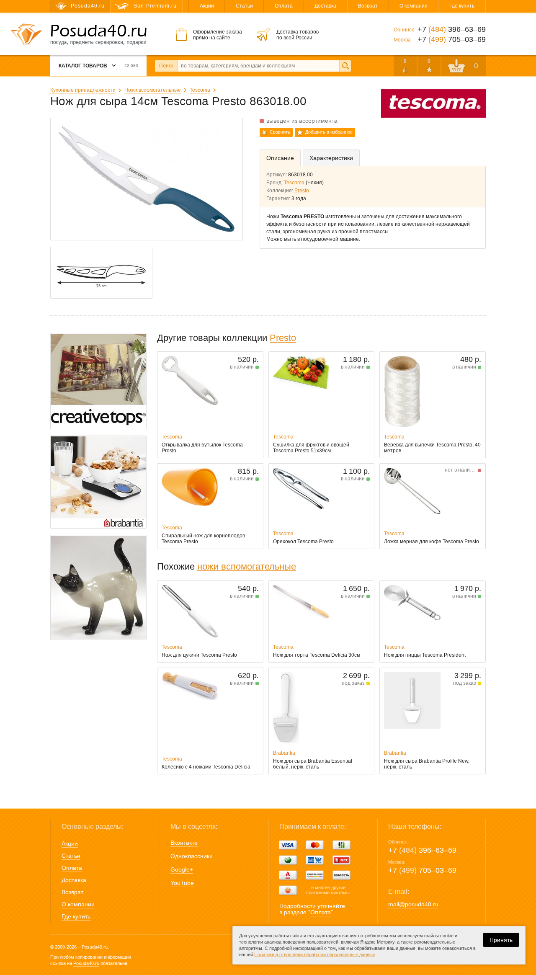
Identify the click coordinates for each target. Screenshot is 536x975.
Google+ (181, 869)
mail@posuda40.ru (413, 904)
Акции (207, 6)
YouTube (182, 883)
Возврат (368, 6)
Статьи (244, 6)
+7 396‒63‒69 (422, 850)
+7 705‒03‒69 (422, 870)
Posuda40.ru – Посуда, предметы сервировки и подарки (98, 35)
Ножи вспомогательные (152, 90)
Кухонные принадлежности (83, 90)
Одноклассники (191, 856)
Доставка (325, 6)
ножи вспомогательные (246, 566)
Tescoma (200, 90)
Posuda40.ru (86, 963)
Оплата (284, 6)
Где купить (461, 6)
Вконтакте (184, 842)
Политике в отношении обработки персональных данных (314, 954)
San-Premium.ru (155, 6)
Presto (301, 190)
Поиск (166, 66)
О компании (413, 6)
